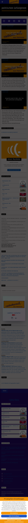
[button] (14, 516)
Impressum (19, 520)
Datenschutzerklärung (11, 520)
